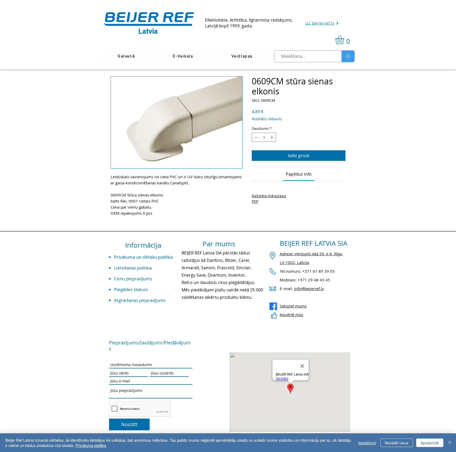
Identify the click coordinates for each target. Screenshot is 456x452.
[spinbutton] (264, 137)
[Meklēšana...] (347, 56)
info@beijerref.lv (309, 288)
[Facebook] (273, 306)
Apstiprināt (430, 442)
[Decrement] (256, 137)
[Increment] (272, 137)
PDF (255, 201)
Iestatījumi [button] (367, 442)
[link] (345, 39)
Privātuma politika (90, 445)
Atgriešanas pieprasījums (139, 300)
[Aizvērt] (449, 442)
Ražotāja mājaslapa (269, 195)
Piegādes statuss (131, 289)
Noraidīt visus (396, 442)
